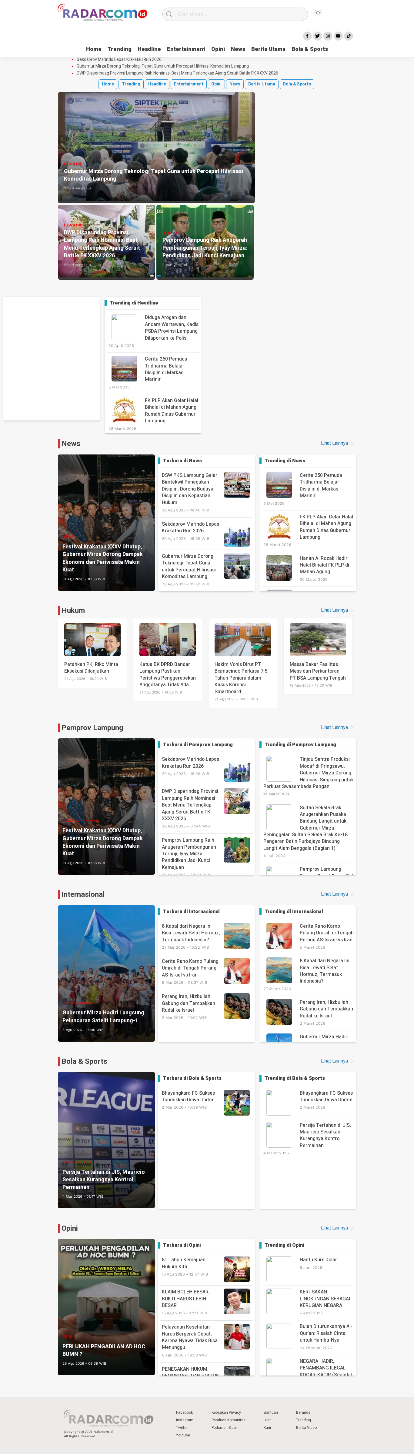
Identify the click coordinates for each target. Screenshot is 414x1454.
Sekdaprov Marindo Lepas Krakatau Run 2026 (119, 60)
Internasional (83, 894)
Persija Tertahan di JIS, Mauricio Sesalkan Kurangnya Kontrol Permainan (325, 1135)
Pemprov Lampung (92, 728)
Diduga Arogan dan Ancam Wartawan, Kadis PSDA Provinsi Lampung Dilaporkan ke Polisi (172, 327)
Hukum (73, 610)
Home (94, 49)
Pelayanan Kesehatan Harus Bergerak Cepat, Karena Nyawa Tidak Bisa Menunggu (190, 1340)
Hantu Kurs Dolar (318, 1259)
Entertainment (186, 49)
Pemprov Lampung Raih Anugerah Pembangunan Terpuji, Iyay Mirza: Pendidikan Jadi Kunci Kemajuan (189, 857)
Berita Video (306, 1427)
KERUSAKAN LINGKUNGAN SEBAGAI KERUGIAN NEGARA (325, 1298)
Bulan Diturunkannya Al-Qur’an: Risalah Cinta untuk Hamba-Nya (326, 1333)
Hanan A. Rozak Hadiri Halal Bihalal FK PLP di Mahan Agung (324, 565)
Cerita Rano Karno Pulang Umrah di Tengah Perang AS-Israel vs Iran (190, 971)
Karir (267, 1427)
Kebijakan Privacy (226, 1412)
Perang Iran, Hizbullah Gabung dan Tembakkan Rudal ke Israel (188, 1006)
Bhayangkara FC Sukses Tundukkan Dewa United (188, 1100)
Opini (218, 49)
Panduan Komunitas (228, 1420)
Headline (149, 49)
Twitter (182, 1427)
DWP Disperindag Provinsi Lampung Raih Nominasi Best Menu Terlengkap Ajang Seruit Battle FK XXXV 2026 (177, 73)
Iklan (268, 1420)
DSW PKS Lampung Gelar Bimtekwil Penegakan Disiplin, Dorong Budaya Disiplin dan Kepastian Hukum (189, 492)
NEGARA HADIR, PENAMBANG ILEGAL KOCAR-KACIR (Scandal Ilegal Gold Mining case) (326, 1371)
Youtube (183, 1435)
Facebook (184, 1412)
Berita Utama (268, 49)
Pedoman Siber (224, 1427)
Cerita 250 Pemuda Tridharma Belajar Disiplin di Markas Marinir (166, 369)
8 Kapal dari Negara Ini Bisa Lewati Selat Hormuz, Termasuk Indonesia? (191, 936)
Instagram (184, 1420)
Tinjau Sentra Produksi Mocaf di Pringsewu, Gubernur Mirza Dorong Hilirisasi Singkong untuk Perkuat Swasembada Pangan (308, 773)
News (238, 49)
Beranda (303, 1412)
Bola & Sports (310, 49)
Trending (120, 49)
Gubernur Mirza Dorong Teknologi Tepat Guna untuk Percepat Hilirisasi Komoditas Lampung (163, 66)
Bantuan (271, 1412)
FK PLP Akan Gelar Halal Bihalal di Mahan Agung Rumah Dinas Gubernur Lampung (171, 410)
